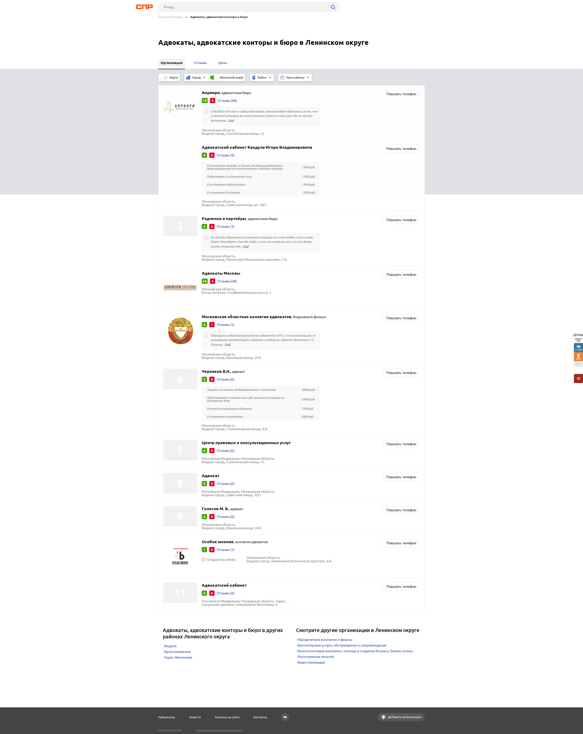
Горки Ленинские (178, 657)
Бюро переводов (311, 662)
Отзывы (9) (225, 155)
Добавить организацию (404, 717)
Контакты (260, 717)
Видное (170, 646)
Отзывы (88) (227, 100)
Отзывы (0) (225, 379)
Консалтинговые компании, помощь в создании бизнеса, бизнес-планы (355, 651)
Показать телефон (401, 94)
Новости (195, 717)
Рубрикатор (166, 717)
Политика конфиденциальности (219, 730)
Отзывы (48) (227, 281)
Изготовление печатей (316, 656)
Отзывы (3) (225, 226)
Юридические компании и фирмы (325, 639)
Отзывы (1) (225, 325)
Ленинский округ (170, 16)
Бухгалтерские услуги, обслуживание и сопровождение (342, 645)
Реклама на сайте (227, 717)
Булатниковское (177, 651)
